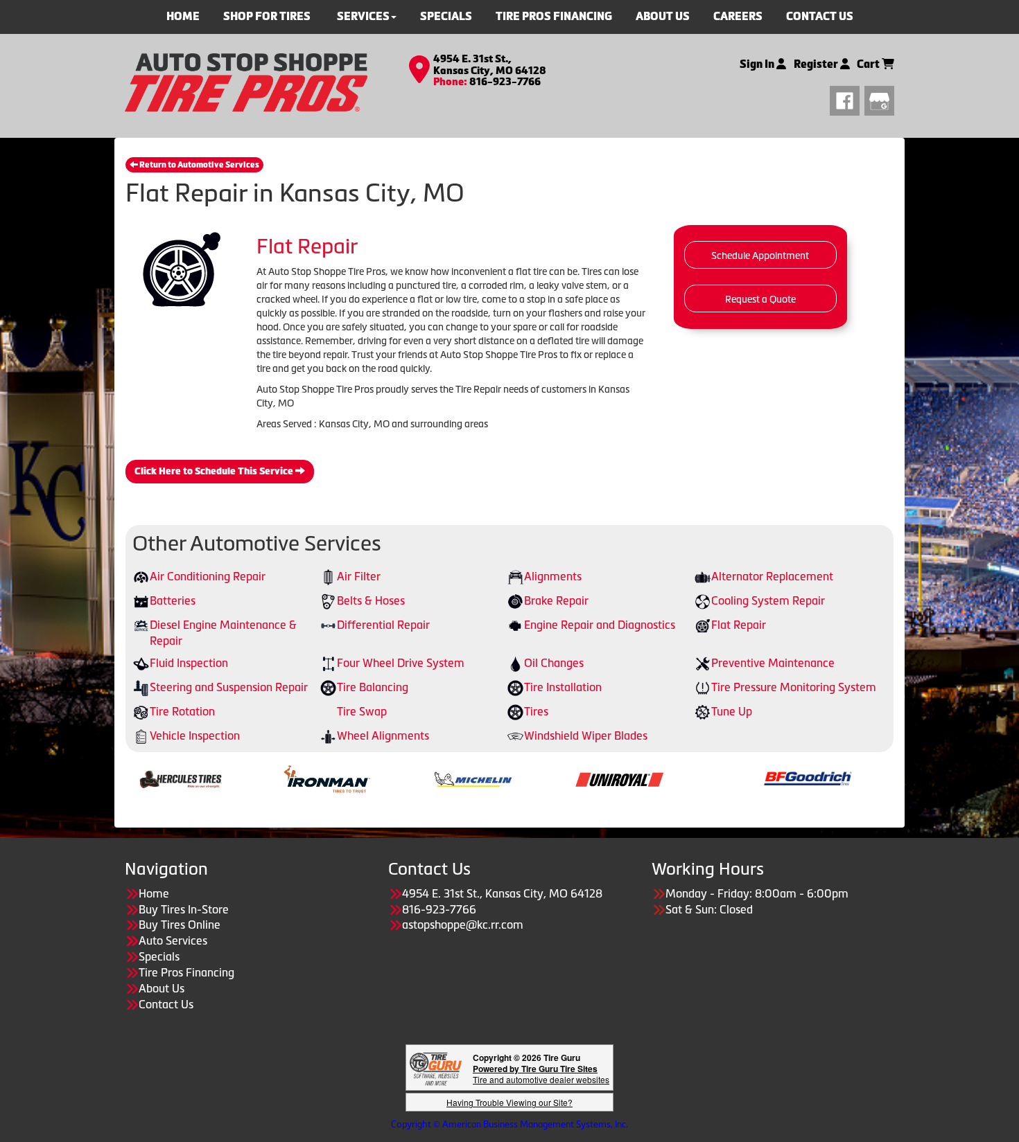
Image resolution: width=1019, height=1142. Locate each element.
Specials (159, 956)
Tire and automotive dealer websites (541, 1073)
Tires (536, 711)
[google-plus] (879, 99)
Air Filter (359, 576)
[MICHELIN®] (424, 777)
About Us (161, 988)
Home (154, 893)
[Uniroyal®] (570, 777)
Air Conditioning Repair (207, 576)
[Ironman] (278, 777)
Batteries (172, 600)
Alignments (553, 576)
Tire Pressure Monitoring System (793, 687)
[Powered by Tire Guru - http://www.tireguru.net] (436, 1067)
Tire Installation (563, 687)
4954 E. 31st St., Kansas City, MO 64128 (489, 64)
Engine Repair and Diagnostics (599, 624)
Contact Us (166, 1004)
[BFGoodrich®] (759, 777)
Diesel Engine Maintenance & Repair (223, 632)
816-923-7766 (505, 81)
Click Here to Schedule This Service (214, 471)
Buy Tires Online (179, 924)
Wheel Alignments (383, 735)
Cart (869, 64)
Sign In (758, 64)
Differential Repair (383, 624)
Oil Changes (554, 663)
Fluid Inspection (189, 663)
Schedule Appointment (760, 255)
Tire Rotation (182, 711)
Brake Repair (556, 600)
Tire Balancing (372, 687)
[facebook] (847, 99)
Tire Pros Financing (186, 972)
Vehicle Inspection (195, 735)
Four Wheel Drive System (400, 663)
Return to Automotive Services (198, 165)
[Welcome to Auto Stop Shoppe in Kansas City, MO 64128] (246, 81)
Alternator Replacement (772, 576)
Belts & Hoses (371, 600)
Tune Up (731, 711)
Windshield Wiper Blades (585, 735)
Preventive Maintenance (773, 663)
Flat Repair (738, 624)
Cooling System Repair (768, 600)
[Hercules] (131, 777)
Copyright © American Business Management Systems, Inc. (509, 1124)
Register (817, 64)
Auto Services (173, 940)
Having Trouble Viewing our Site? (509, 1102)
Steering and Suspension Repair (229, 687)
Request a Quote (760, 299)
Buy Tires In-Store (184, 909)
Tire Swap (362, 711)
